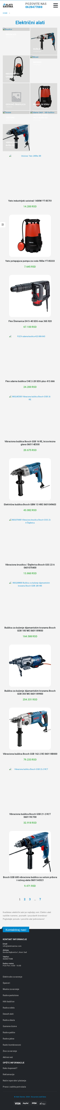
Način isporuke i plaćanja (14, 1080)
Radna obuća (9, 1020)
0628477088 (33, 7)
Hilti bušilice (8, 1001)
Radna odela (9, 1008)
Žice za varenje (10, 1051)
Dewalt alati (8, 1014)
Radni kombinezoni (12, 1045)
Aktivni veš (8, 1057)
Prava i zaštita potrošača (14, 1087)
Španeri (6, 983)
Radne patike (9, 1032)
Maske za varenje (11, 989)
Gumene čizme (10, 1026)
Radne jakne (8, 1039)
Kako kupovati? (10, 1068)
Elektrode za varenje (12, 977)
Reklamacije (9, 1074)
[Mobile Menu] (55, 5)
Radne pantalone (11, 995)
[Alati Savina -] (8, 5)
